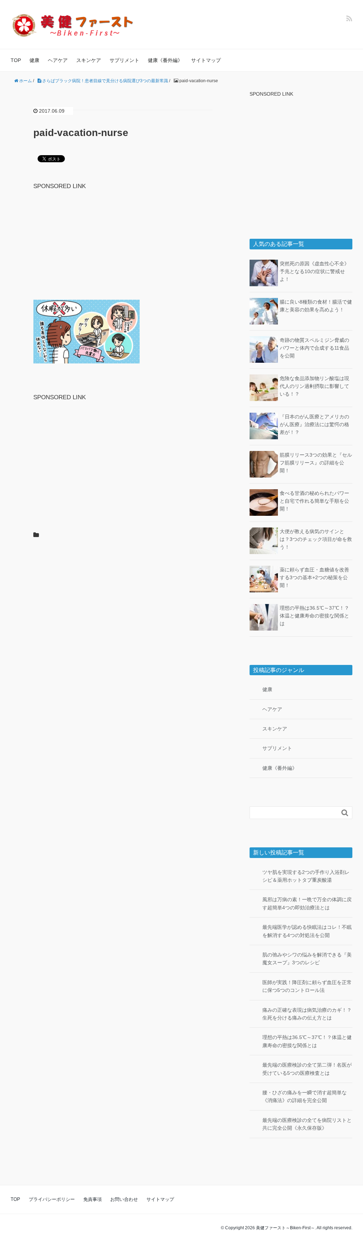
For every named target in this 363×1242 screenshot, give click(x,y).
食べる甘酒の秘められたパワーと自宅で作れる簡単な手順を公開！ (314, 501)
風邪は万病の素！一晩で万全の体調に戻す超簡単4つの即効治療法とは (307, 903)
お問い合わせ (124, 1199)
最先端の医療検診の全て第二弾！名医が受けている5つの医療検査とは (307, 1069)
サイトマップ (206, 60)
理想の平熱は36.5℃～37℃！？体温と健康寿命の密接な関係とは (314, 616)
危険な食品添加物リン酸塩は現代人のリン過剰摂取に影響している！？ (314, 386)
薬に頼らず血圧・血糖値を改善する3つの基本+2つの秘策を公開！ (314, 577)
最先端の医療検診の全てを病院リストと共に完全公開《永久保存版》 (307, 1124)
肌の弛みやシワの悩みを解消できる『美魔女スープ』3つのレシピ (307, 958)
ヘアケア (58, 60)
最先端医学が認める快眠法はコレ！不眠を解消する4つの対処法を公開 (307, 931)
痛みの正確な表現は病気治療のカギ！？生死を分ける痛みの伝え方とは (307, 1014)
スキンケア (88, 60)
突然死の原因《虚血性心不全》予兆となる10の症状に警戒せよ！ (314, 271)
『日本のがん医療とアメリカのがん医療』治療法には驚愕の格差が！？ (314, 424)
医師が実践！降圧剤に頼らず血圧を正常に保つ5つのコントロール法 (307, 986)
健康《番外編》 (165, 60)
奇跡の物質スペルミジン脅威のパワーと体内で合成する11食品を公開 (314, 348)
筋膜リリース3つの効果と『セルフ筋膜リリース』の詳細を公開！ (316, 463)
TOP (16, 60)
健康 (34, 60)
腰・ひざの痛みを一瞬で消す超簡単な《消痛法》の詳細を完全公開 (304, 1096)
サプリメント (124, 60)
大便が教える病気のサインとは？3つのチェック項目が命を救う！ (316, 539)
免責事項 (92, 1199)
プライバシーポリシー (52, 1199)
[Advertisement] (123, 240)
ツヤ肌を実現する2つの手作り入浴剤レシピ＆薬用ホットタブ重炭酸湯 (306, 876)
